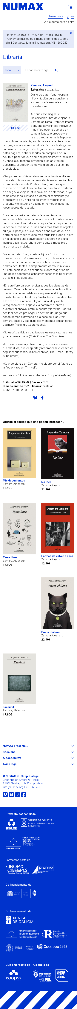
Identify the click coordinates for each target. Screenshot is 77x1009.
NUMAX (23, 6)
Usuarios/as (55, 16)
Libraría (12, 57)
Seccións (16, 752)
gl (68, 16)
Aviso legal (17, 764)
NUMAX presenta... (22, 746)
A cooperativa (19, 758)
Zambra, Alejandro (43, 85)
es (72, 16)
